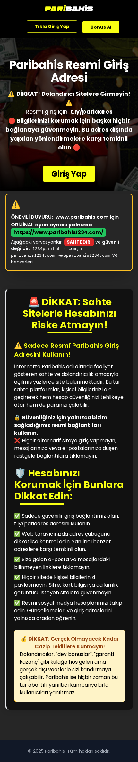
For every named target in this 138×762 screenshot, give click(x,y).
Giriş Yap (69, 174)
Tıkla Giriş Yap (52, 26)
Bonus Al (101, 27)
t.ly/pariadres (91, 112)
